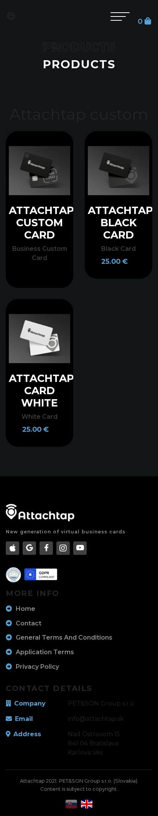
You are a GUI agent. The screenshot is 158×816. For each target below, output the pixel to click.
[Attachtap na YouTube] (80, 548)
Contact (28, 623)
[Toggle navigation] (121, 16)
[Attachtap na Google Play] (29, 548)
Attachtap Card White (41, 390)
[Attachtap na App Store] (12, 548)
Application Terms (45, 652)
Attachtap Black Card (120, 222)
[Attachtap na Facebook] (46, 548)
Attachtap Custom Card (41, 222)
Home (25, 608)
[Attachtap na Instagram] (63, 548)
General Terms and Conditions (64, 637)
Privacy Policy (37, 666)
